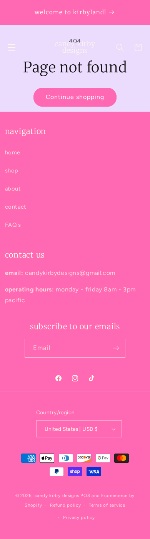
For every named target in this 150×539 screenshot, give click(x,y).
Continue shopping (75, 96)
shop (12, 170)
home (13, 152)
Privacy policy (79, 517)
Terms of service (107, 505)
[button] (11, 47)
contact (16, 206)
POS (85, 495)
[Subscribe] (116, 348)
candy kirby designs (57, 495)
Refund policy (65, 505)
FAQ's (13, 224)
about (13, 188)
